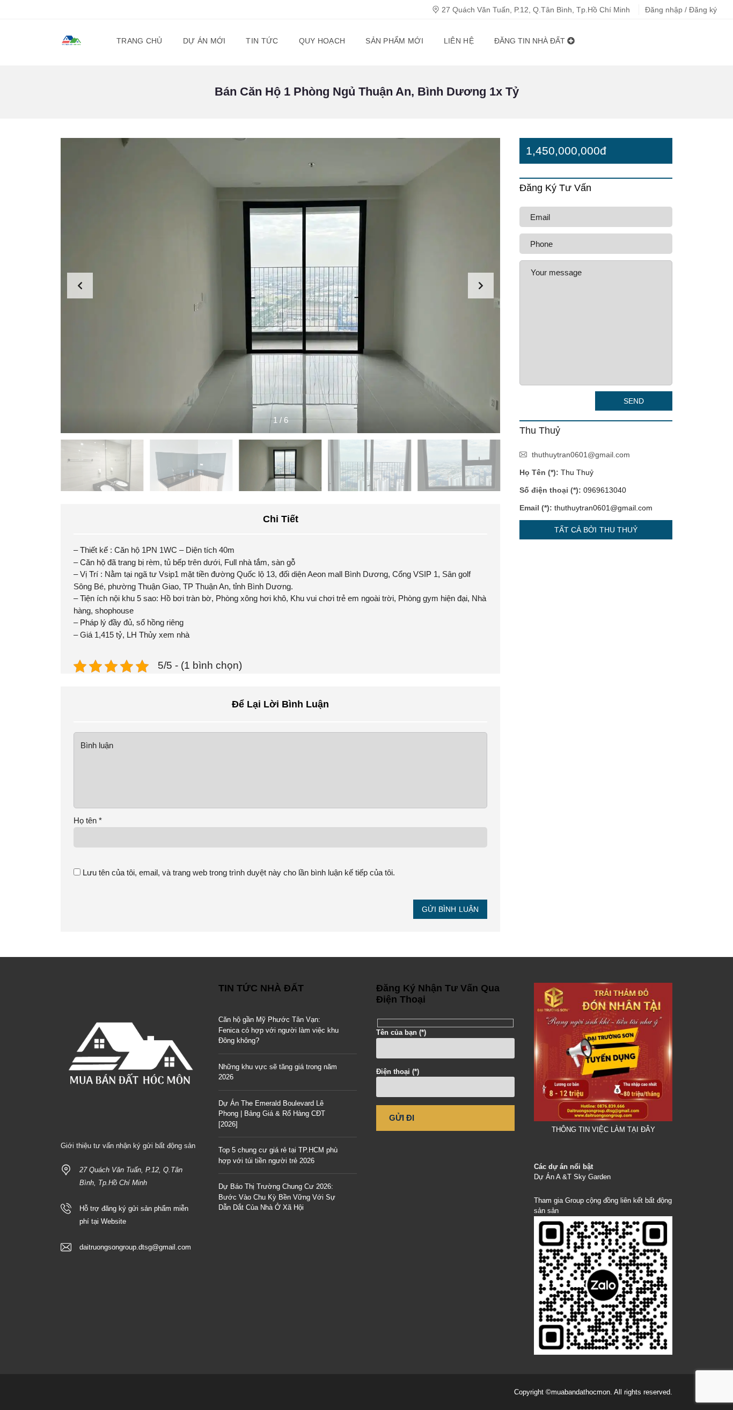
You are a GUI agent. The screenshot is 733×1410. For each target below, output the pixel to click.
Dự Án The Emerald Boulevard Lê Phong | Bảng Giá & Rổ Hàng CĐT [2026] (271, 1113)
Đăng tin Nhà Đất (530, 40)
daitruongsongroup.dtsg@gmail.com (135, 1247)
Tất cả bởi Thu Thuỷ (596, 529)
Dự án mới (204, 40)
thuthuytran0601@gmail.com (581, 454)
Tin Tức (262, 40)
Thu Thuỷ (577, 472)
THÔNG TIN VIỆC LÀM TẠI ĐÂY (603, 1130)
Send (634, 401)
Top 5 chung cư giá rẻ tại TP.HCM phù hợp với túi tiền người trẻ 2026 (278, 1155)
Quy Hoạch (322, 40)
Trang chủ (139, 40)
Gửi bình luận (450, 909)
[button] (481, 285)
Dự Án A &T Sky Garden (572, 1177)
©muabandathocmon (578, 1392)
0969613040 (604, 490)
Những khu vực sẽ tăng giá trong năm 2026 (277, 1072)
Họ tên (88, 820)
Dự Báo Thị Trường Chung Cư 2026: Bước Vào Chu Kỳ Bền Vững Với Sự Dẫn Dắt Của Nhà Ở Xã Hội (276, 1196)
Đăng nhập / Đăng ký (681, 9)
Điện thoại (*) (397, 1072)
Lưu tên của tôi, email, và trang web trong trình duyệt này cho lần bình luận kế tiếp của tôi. (239, 872)
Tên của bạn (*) (401, 1032)
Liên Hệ (459, 40)
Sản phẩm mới (394, 40)
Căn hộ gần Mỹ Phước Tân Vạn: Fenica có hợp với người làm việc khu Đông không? (278, 1030)
